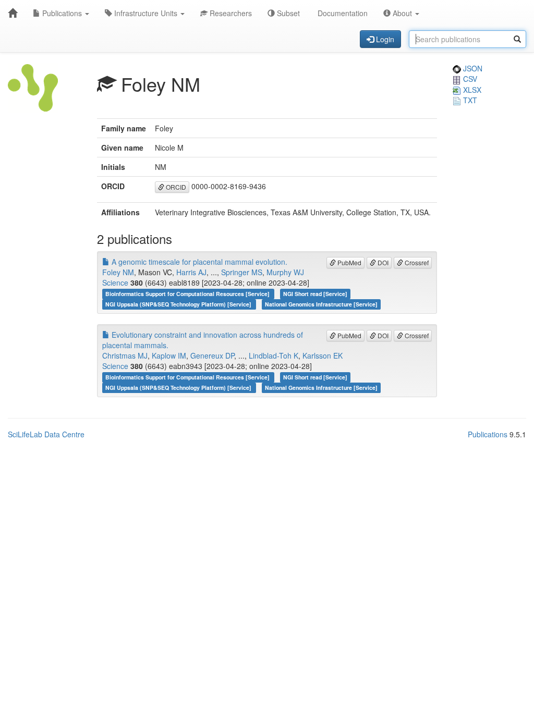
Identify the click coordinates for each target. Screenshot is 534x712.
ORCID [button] (175, 186)
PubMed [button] (348, 262)
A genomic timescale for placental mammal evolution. (198, 261)
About (402, 13)
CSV (469, 78)
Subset (287, 13)
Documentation (341, 13)
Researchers (230, 13)
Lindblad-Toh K (273, 355)
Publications (62, 13)
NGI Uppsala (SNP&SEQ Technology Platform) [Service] (179, 304)
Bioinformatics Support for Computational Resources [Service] (188, 294)
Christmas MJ (125, 355)
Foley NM (118, 272)
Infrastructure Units (145, 13)
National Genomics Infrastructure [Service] (321, 304)
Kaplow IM (169, 355)
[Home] (12, 13)
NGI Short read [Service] (315, 294)
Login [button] (384, 39)
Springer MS (241, 272)
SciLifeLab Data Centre (46, 434)
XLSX (471, 89)
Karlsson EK (322, 355)
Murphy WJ (285, 272)
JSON (471, 68)
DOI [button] (382, 262)
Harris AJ (191, 272)
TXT (469, 100)
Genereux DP (212, 355)
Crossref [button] (416, 262)
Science (115, 282)
